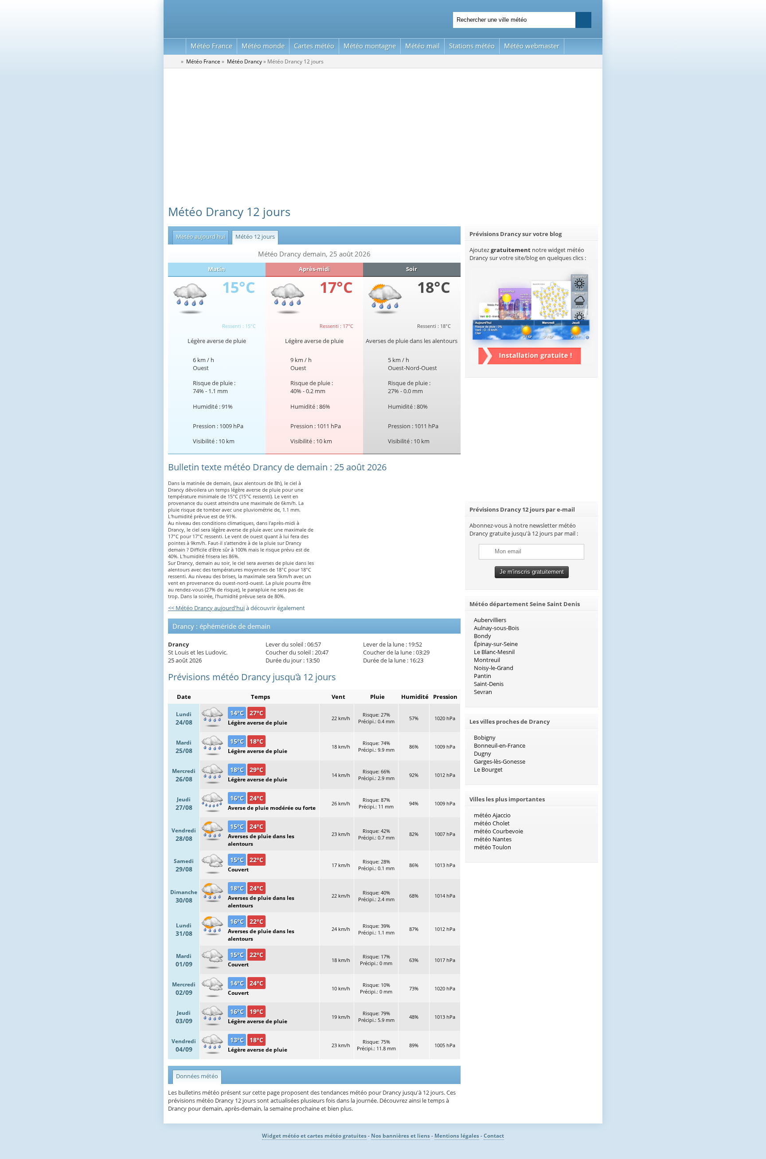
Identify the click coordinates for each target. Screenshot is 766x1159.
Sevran (483, 692)
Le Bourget (488, 769)
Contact (494, 1135)
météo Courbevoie (498, 831)
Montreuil (487, 660)
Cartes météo (314, 45)
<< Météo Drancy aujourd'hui (206, 608)
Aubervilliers (490, 620)
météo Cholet (492, 823)
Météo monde (263, 45)
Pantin (482, 676)
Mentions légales (456, 1135)
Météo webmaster (531, 45)
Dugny (482, 753)
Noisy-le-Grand (493, 668)
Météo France (211, 45)
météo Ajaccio (492, 815)
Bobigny (485, 737)
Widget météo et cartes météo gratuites (314, 1135)
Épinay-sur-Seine (496, 644)
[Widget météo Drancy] (531, 362)
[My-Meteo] (175, 46)
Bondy (482, 636)
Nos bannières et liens (400, 1135)
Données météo (197, 1076)
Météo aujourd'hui (198, 236)
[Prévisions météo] (173, 61)
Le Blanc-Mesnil (494, 652)
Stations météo (472, 45)
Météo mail (422, 45)
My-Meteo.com (273, 18)
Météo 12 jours (253, 236)
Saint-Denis (489, 684)
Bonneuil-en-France (499, 745)
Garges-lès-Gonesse (499, 761)
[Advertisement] (383, 135)
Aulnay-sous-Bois (496, 628)
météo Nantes (493, 839)
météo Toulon (492, 847)
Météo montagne (370, 45)
